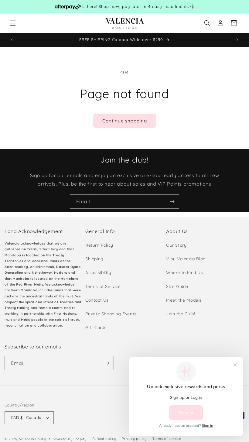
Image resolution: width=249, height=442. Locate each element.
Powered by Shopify (69, 439)
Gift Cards (96, 327)
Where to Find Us (184, 272)
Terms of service (166, 439)
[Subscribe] (172, 201)
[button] (12, 23)
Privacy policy (134, 439)
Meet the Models (184, 300)
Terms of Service (103, 286)
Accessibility (98, 272)
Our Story (176, 245)
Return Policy (99, 245)
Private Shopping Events (111, 314)
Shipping (94, 259)
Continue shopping (124, 121)
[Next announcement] (237, 39)
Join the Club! (180, 314)
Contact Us (97, 300)
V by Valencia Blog (186, 259)
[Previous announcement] (12, 39)
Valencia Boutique (35, 439)
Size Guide (177, 286)
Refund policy (104, 439)
